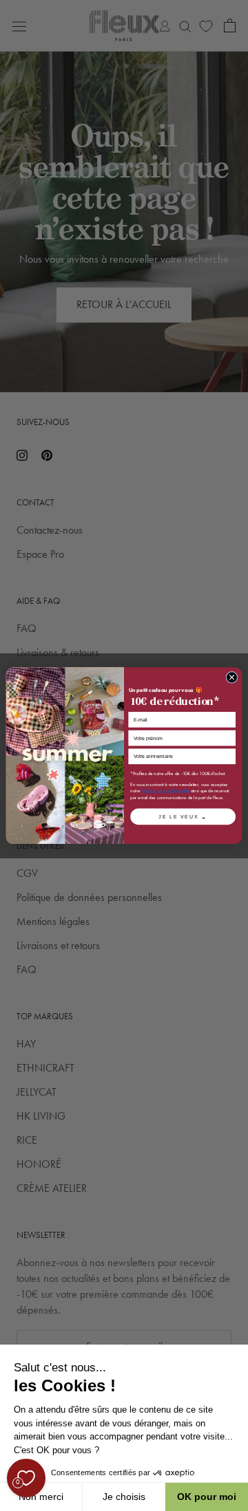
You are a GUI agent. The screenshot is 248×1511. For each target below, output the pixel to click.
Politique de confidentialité (165, 790)
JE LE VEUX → (182, 816)
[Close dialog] (232, 677)
